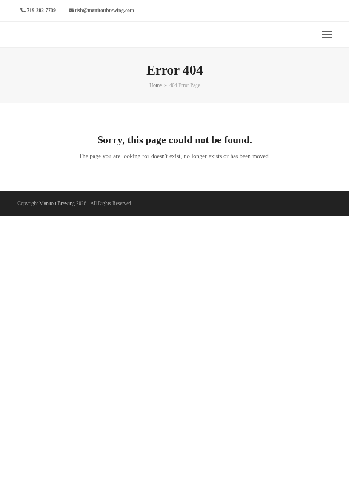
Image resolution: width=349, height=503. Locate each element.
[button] (327, 34)
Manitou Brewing (57, 203)
